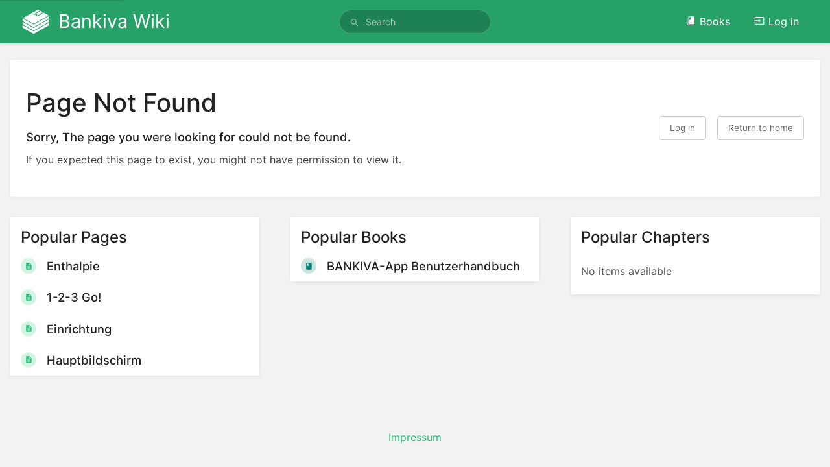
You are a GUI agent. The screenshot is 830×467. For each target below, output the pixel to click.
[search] (415, 22)
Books (715, 21)
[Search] (355, 22)
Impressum (415, 437)
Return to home (760, 128)
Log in (783, 21)
